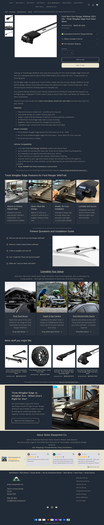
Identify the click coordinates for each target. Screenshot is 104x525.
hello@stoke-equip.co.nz (16, 500)
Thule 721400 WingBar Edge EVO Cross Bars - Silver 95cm (45, 135)
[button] (20, 3)
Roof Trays (78, 473)
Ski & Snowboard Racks (52, 473)
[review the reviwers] (48, 454)
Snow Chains (90, 473)
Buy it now (80, 65)
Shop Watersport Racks (51, 332)
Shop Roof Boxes (19, 332)
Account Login (81, 500)
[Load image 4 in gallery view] (9, 18)
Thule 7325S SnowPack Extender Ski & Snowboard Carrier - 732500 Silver (16, 371)
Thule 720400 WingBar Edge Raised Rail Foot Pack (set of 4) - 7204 (43, 132)
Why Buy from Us (82, 478)
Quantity (64, 48)
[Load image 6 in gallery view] (9, 33)
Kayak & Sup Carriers (52, 316)
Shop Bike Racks (82, 332)
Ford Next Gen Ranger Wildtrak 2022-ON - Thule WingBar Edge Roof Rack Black (64, 371)
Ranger (30, 11)
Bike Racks (24, 473)
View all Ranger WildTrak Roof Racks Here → (74, 170)
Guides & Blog (81, 494)
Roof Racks (12, 11)
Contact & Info (81, 484)
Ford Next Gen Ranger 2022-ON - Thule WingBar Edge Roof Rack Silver (87, 371)
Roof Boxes (68, 473)
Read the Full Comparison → (25, 421)
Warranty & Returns (83, 481)
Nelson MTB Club (82, 497)
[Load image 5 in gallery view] (9, 26)
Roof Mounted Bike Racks (84, 316)
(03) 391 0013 (12, 498)
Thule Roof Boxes (20, 316)
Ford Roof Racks (21, 11)
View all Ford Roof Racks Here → (69, 382)
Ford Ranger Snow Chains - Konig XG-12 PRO (40, 370)
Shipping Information (83, 491)
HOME (6, 11)
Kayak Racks (35, 473)
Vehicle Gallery (81, 487)
